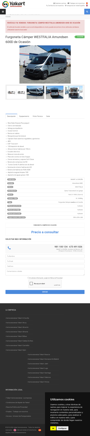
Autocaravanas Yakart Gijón (16, 350)
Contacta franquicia (66, 5)
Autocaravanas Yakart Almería (17, 332)
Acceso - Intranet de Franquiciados (18, 416)
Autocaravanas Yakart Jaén (38, 364)
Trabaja (77, 3)
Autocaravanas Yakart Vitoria (38, 382)
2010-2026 (10, 427)
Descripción (11, 116)
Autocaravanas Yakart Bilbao (16, 336)
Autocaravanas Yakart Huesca (39, 354)
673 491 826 (75, 246)
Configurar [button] (62, 428)
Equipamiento (24, 116)
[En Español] (86, 3)
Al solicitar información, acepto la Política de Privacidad (45, 278)
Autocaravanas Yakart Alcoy (16, 323)
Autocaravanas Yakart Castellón (17, 345)
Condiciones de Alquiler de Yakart (18, 402)
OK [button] (53, 428)
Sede (48, 116)
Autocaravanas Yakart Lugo (38, 368)
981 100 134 (61, 246)
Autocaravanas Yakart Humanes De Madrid (43, 359)
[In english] (86, 5)
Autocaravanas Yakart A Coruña (17, 318)
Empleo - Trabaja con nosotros (17, 411)
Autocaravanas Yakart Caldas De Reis (19, 341)
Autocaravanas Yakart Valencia (39, 377)
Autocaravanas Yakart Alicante (17, 327)
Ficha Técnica (38, 116)
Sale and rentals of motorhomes (26, 430)
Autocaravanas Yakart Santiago (39, 373)
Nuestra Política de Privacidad (16, 407)
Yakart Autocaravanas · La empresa (19, 398)
